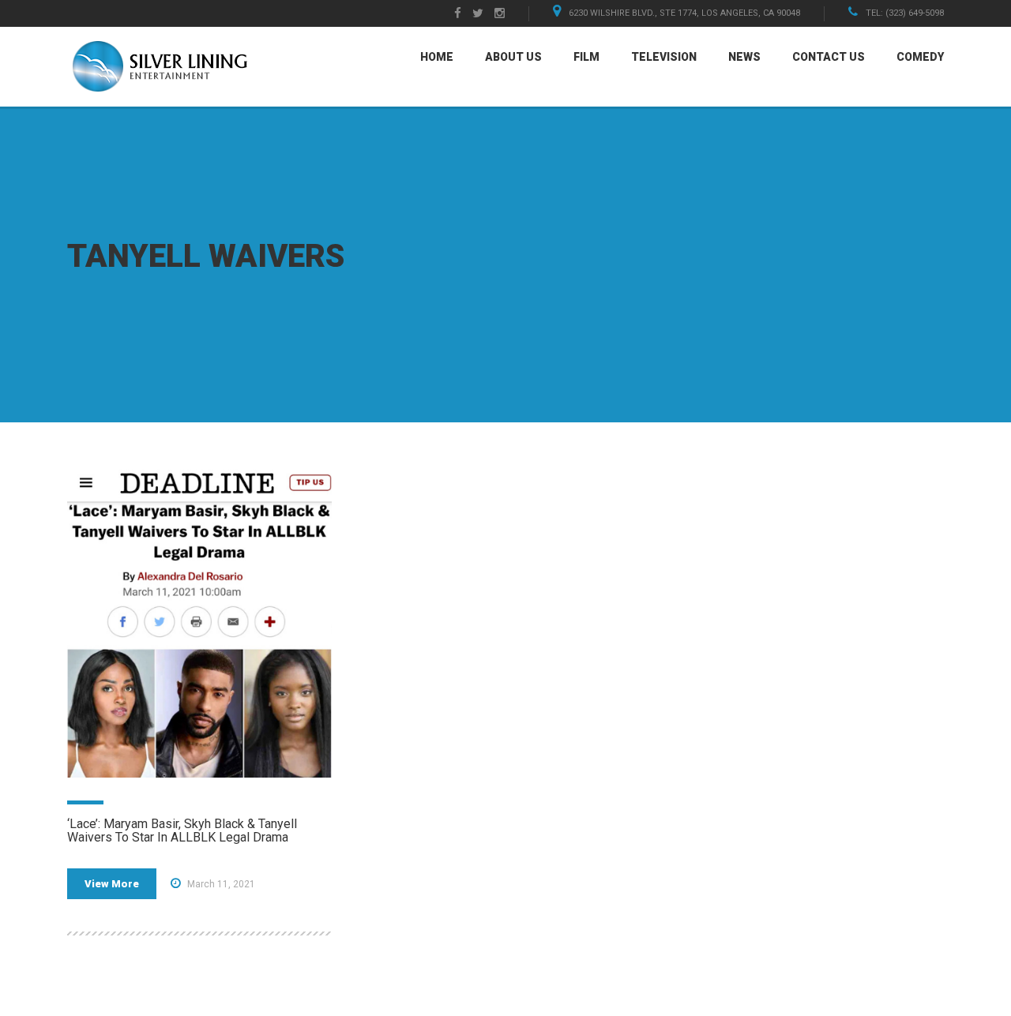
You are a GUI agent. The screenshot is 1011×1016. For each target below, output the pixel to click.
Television (664, 57)
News (744, 57)
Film (586, 57)
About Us (513, 57)
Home (436, 57)
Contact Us (828, 57)
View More (112, 884)
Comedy (920, 57)
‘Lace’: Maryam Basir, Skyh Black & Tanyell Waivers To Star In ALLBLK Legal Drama (182, 830)
